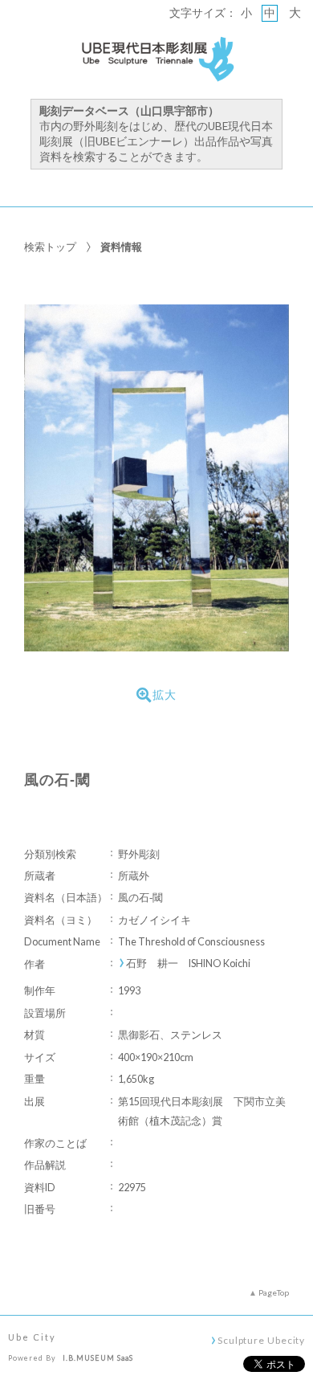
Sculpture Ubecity (261, 1339)
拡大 (164, 694)
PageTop (273, 1292)
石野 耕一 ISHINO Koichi (188, 963)
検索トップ (50, 246)
